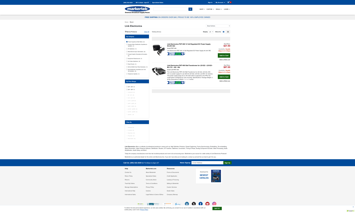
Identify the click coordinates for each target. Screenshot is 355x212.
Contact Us (128, 172)
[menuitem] (202, 9)
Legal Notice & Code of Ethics (154, 194)
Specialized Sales (157, 2)
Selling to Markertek (173, 183)
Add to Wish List (224, 59)
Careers (148, 191)
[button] (223, 31)
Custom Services (172, 187)
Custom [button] (210, 9)
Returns (127, 180)
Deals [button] (218, 9)
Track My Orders (130, 183)
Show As (218, 32)
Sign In (210, 2)
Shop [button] (201, 9)
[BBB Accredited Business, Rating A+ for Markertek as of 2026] (153, 204)
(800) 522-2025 (128, 2)
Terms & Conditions (151, 183)
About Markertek (151, 172)
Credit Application (172, 176)
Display (205, 32)
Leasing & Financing (173, 180)
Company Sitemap (172, 194)
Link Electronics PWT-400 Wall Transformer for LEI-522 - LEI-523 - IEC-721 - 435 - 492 (190, 66)
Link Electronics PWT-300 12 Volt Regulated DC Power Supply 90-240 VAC (189, 45)
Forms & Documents (173, 172)
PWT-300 (173, 48)
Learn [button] (226, 9)
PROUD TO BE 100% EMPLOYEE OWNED (194, 17)
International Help (130, 191)
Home (126, 22)
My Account (220, 2)
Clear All (146, 32)
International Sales (130, 194)
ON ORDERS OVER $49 (161, 17)
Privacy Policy (150, 187)
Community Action (151, 180)
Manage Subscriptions (131, 187)
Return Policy (129, 176)
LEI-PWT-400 (175, 70)
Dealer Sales (170, 191)
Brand (131, 22)
